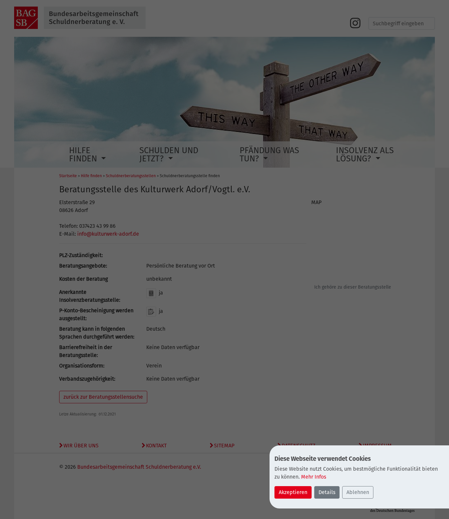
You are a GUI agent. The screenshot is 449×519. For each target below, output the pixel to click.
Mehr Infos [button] (313, 477)
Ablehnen (357, 492)
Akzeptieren (293, 492)
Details (327, 492)
